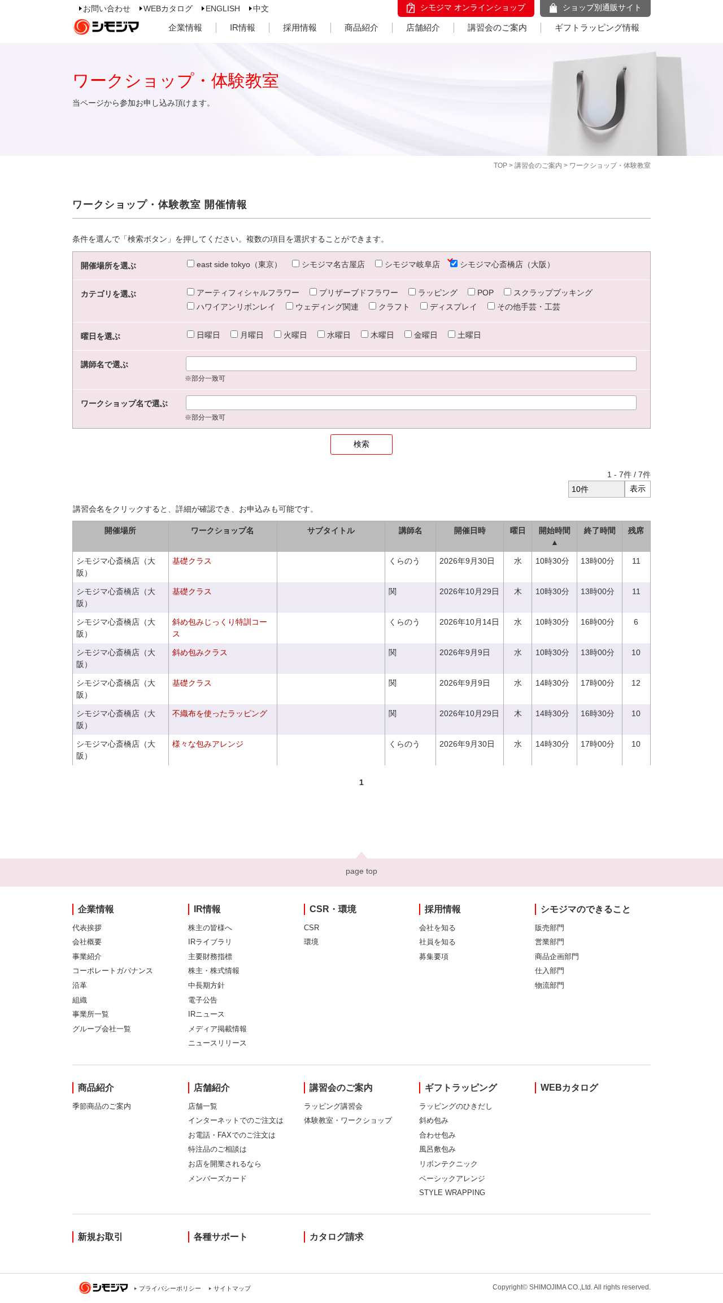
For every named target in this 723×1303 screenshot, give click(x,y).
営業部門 (549, 942)
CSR (311, 927)
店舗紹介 (423, 27)
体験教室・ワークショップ (348, 1120)
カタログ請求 (337, 1236)
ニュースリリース (217, 1043)
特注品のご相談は (217, 1149)
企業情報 (185, 27)
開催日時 (470, 530)
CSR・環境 (333, 909)
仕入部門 (549, 970)
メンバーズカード (217, 1178)
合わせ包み (437, 1135)
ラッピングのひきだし (456, 1106)
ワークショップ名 (222, 530)
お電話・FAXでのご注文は (232, 1135)
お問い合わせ (106, 8)
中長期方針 (206, 985)
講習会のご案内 (497, 27)
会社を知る (437, 927)
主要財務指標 (210, 956)
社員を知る (437, 942)
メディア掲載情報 (217, 1029)
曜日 (518, 530)
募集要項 (433, 956)
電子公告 (202, 1000)
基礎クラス (192, 560)
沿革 (79, 985)
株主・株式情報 (213, 970)
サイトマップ (232, 1288)
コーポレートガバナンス (112, 970)
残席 (636, 530)
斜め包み (433, 1120)
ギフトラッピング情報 (597, 27)
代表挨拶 (87, 927)
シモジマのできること (586, 909)
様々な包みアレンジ (207, 743)
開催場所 (120, 530)
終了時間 (600, 530)
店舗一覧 (202, 1106)
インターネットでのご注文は (236, 1120)
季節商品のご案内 (101, 1106)
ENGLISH (223, 8)
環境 (311, 942)
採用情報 (300, 27)
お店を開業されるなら (225, 1164)
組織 (79, 1000)
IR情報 (242, 27)
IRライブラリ (210, 942)
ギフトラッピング (461, 1087)
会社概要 (87, 942)
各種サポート (221, 1236)
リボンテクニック (448, 1164)
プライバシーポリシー (170, 1288)
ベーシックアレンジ (452, 1178)
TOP (500, 165)
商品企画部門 (557, 956)
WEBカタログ (168, 8)
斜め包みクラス (200, 652)
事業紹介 (87, 956)
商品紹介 (361, 27)
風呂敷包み (437, 1149)
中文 (261, 8)
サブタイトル (331, 530)
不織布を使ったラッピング (219, 713)
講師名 (411, 530)
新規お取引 (100, 1236)
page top (361, 870)
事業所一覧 (90, 1014)
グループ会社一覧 (101, 1029)
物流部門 (549, 985)
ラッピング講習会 (333, 1106)
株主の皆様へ (210, 927)
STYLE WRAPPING (452, 1192)
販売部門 (549, 927)
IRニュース (206, 1014)
